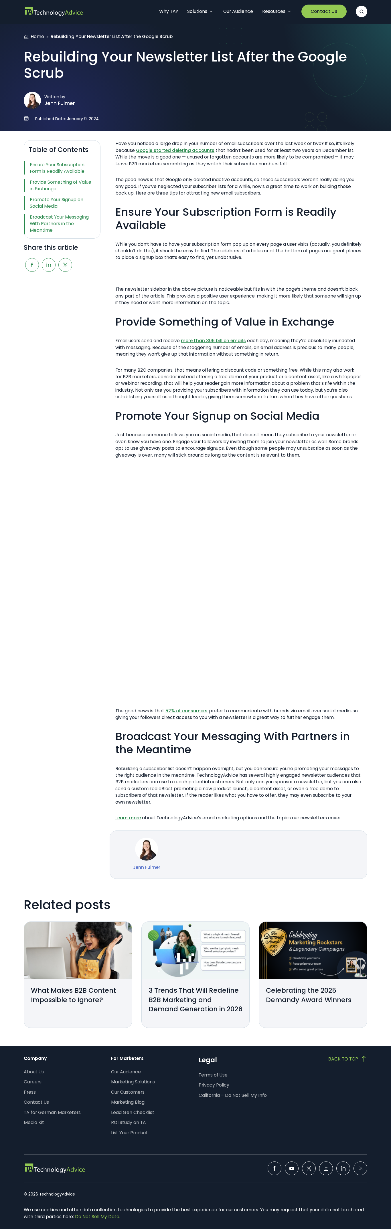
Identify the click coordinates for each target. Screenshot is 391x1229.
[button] (361, 11)
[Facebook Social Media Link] (274, 1168)
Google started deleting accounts (175, 150)
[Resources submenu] (289, 11)
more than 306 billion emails (213, 341)
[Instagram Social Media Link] (326, 1168)
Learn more (128, 818)
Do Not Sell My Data (97, 1217)
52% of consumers (186, 711)
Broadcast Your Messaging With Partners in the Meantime (59, 223)
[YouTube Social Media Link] (292, 1168)
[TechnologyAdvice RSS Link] (360, 1168)
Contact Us (324, 11)
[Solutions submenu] (211, 11)
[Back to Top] (347, 1058)
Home (37, 36)
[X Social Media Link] (309, 1168)
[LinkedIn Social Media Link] (343, 1168)
